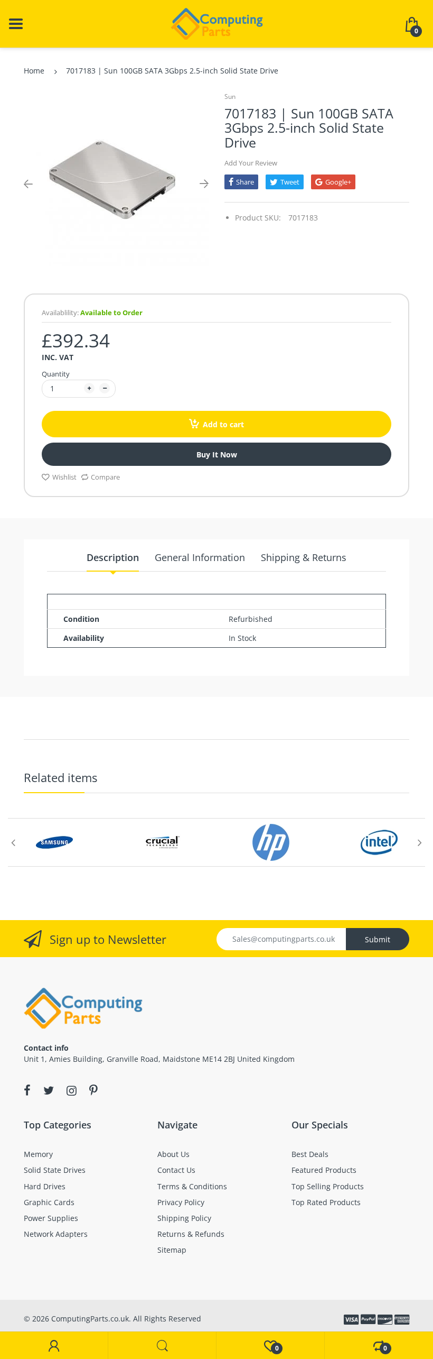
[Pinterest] (93, 1090)
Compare (105, 477)
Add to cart (223, 424)
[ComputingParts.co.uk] (217, 23)
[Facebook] (27, 1090)
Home (34, 71)
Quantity (56, 374)
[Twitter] (48, 1090)
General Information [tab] (200, 557)
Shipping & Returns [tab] (303, 557)
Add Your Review (250, 163)
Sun (230, 96)
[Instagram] (72, 1090)
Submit (377, 939)
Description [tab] (113, 557)
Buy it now (216, 454)
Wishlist (64, 477)
